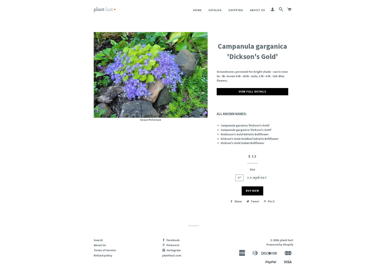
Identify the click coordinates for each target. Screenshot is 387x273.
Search (98, 240)
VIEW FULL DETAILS (252, 91)
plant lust (286, 240)
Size (252, 169)
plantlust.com (171, 255)
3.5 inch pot (257, 178)
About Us (257, 10)
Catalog (215, 10)
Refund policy (103, 255)
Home (197, 10)
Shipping (235, 10)
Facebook (173, 240)
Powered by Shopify (279, 244)
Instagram (173, 250)
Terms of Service (105, 250)
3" (239, 178)
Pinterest (172, 245)
